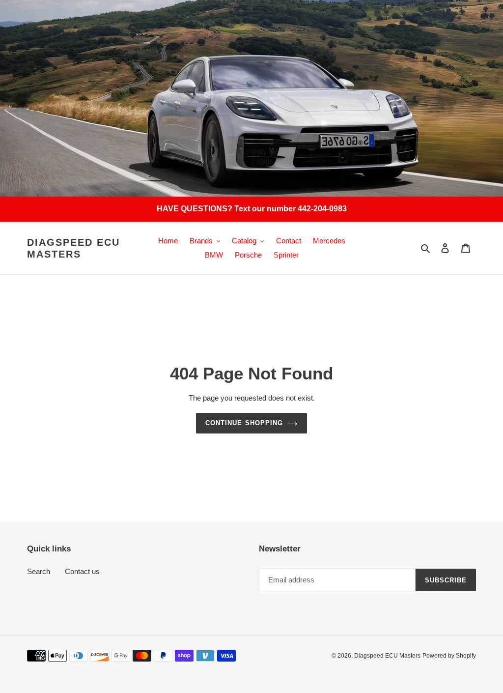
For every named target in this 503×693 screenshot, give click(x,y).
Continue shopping (244, 423)
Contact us (82, 571)
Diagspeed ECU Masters (73, 248)
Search (38, 571)
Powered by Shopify (449, 655)
